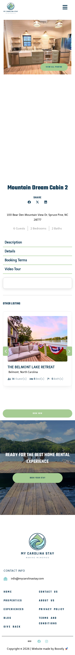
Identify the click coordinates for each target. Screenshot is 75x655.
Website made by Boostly (48, 648)
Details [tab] (10, 251)
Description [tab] (13, 242)
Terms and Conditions (48, 621)
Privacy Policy (52, 609)
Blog (7, 618)
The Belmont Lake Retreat (31, 367)
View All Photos (54, 67)
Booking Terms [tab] (16, 260)
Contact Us (48, 592)
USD (29, 641)
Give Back (12, 627)
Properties (13, 601)
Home (8, 592)
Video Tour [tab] (13, 269)
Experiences (14, 609)
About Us (47, 601)
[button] (29, 202)
